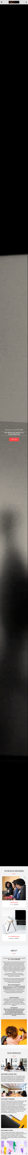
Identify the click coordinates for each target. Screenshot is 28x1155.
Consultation (14, 902)
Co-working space (14, 936)
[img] (14, 888)
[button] (1, 2)
